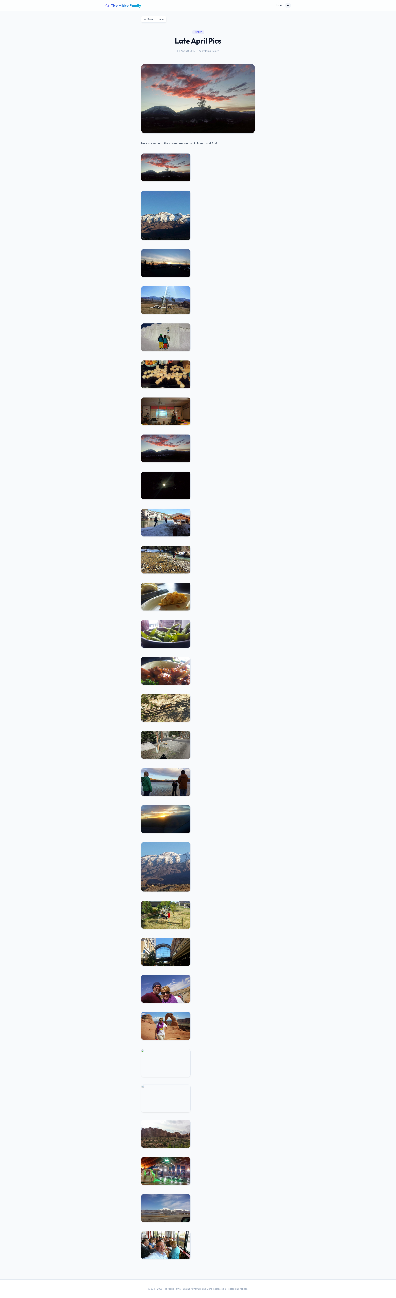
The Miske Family (126, 5)
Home (278, 5)
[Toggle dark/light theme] (288, 5)
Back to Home (155, 19)
